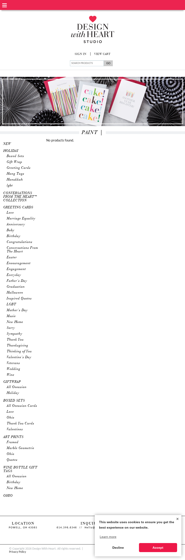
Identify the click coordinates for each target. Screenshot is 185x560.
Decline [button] (118, 547)
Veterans (13, 363)
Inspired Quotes (19, 298)
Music (11, 316)
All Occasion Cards (22, 406)
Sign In (80, 54)
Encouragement (19, 263)
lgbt (10, 185)
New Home (15, 322)
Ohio (10, 417)
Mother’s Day (17, 310)
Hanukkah (15, 179)
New (7, 144)
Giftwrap (12, 382)
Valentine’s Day (19, 357)
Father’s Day (17, 281)
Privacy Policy (17, 552)
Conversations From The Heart (22, 249)
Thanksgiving (17, 345)
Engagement (16, 269)
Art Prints (13, 437)
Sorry (11, 328)
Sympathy (15, 334)
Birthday (14, 236)
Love (10, 212)
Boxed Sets (15, 156)
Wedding (13, 369)
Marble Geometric (20, 448)
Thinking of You (19, 351)
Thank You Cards (20, 423)
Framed (12, 442)
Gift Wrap (14, 162)
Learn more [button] (108, 537)
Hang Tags (15, 174)
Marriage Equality (21, 218)
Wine (10, 375)
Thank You (15, 339)
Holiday (11, 151)
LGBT (11, 304)
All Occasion (17, 387)
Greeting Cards (19, 168)
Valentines (15, 429)
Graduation (16, 287)
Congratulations (19, 242)
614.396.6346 (67, 527)
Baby (11, 230)
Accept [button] (158, 547)
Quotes (12, 460)
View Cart (102, 54)
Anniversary (16, 224)
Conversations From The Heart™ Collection (20, 196)
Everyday (14, 275)
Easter (12, 257)
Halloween (15, 292)
